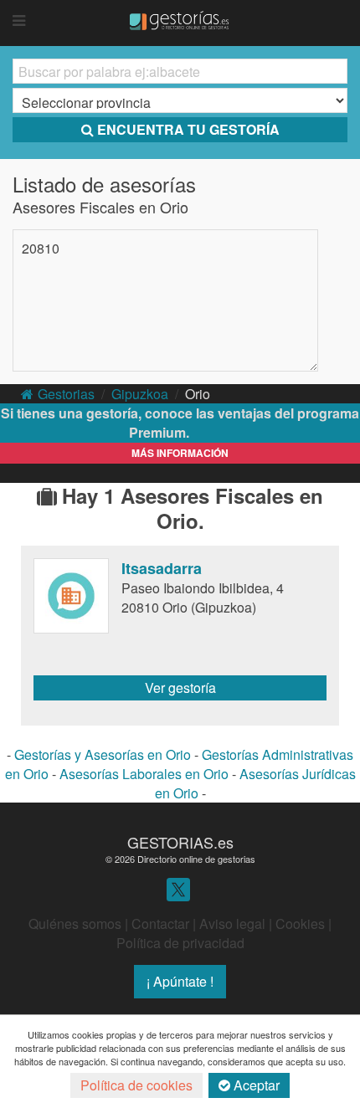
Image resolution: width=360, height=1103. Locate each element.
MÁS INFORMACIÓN (180, 452)
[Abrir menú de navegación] (19, 21)
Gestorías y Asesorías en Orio (102, 754)
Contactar (160, 923)
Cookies (300, 923)
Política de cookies (136, 1085)
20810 (40, 248)
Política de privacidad (180, 942)
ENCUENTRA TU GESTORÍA (188, 129)
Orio (197, 393)
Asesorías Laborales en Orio (144, 773)
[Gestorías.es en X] (178, 888)
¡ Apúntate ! (180, 981)
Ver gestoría (180, 687)
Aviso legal (232, 923)
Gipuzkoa (139, 393)
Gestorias (66, 393)
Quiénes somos (74, 923)
